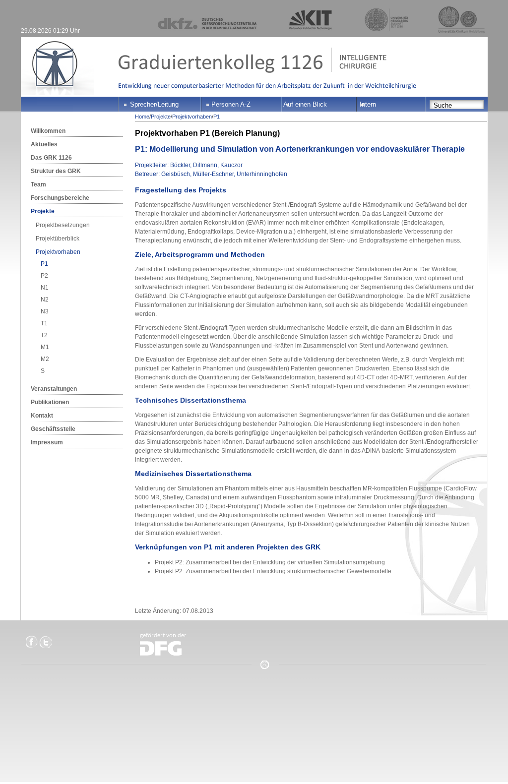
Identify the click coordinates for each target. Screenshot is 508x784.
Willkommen (48, 130)
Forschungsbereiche (60, 197)
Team (38, 184)
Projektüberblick (57, 238)
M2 (45, 359)
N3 (45, 311)
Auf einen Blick (305, 104)
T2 (44, 335)
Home (142, 117)
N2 (45, 299)
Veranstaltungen (54, 388)
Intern (368, 104)
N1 (45, 287)
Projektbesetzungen (63, 225)
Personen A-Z (231, 104)
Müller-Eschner (213, 174)
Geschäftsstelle (53, 428)
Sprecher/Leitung (154, 104)
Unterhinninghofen (262, 174)
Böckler (180, 165)
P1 (44, 263)
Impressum (47, 442)
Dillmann (205, 165)
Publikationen (50, 402)
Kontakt (42, 415)
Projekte (43, 211)
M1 (45, 347)
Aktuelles (44, 144)
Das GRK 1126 (51, 157)
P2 (44, 275)
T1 (44, 323)
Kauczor (231, 165)
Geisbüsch (175, 174)
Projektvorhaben (58, 251)
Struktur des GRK (56, 171)
